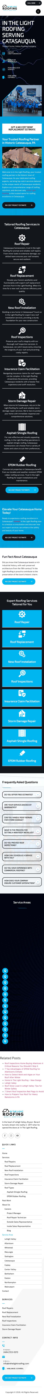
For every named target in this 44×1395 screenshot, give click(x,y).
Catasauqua (10, 1260)
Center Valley (10, 1269)
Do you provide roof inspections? (14, 844)
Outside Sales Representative (19, 1222)
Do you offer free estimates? (18, 794)
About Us (6, 1205)
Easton (7, 1278)
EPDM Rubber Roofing (22, 465)
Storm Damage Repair (22, 401)
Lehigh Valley (10, 1239)
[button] (38, 11)
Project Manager (14, 1213)
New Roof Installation (22, 307)
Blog (9, 1230)
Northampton (10, 1282)
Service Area (7, 1235)
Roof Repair (22, 243)
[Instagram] (11, 1135)
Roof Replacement (22, 275)
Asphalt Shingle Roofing (22, 432)
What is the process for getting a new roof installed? (19, 831)
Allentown (9, 1243)
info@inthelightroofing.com (16, 1363)
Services (5, 1157)
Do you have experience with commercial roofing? (18, 869)
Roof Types (9, 1187)
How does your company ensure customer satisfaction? (19, 881)
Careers (8, 1209)
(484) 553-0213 (10, 1352)
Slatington (9, 1256)
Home (4, 1153)
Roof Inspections (22, 337)
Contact (17, 521)
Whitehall (9, 1247)
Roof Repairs (10, 1161)
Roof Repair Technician (16, 1217)
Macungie (9, 1252)
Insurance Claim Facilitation (22, 369)
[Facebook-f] (4, 1135)
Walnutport (9, 1287)
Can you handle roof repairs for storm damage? (18, 818)
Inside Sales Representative (19, 1226)
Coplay (7, 1265)
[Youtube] (17, 1135)
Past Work (6, 1200)
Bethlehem (9, 1274)
